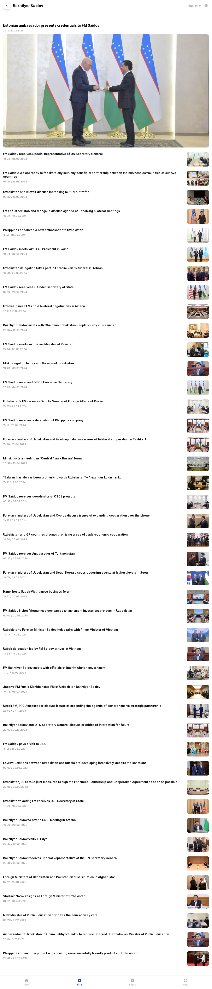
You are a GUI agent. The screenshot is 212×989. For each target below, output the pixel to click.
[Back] (6, 5)
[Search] (206, 6)
